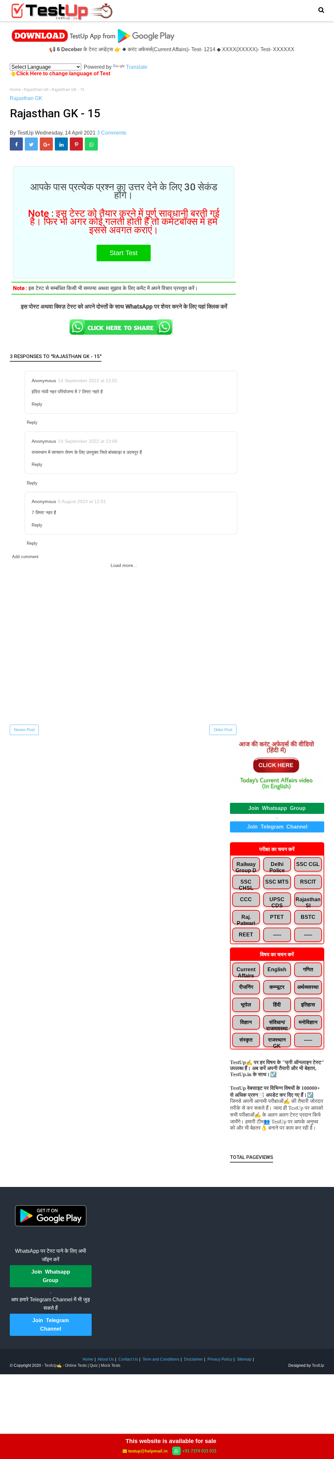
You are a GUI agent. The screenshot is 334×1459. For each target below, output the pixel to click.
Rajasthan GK (26, 98)
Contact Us (128, 1359)
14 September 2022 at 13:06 (87, 441)
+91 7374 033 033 (199, 1451)
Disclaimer (193, 1359)
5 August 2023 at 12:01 (82, 501)
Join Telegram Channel (277, 827)
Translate (136, 67)
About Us (106, 1359)
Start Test (124, 252)
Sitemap (244, 1359)
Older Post (223, 730)
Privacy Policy (219, 1359)
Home (88, 1359)
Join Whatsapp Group (277, 808)
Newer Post (24, 730)
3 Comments (111, 133)
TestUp (318, 1365)
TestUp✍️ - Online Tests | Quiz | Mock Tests (82, 1365)
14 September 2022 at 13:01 (87, 380)
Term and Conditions (161, 1359)
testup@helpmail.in (148, 1451)
